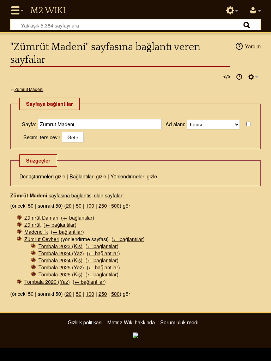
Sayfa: (29, 124)
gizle (60, 176)
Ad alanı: (175, 124)
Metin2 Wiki (48, 10)
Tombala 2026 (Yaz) (47, 281)
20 (69, 205)
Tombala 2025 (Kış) (60, 274)
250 (102, 205)
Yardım (253, 46)
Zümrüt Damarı (41, 217)
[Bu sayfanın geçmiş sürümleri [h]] (239, 76)
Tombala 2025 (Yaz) (61, 267)
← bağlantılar (77, 217)
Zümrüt (32, 224)
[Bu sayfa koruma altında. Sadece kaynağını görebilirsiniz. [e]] (226, 76)
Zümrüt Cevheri (41, 239)
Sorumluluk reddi (179, 322)
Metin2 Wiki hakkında (131, 322)
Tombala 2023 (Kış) (60, 246)
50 (79, 205)
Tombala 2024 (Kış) (60, 260)
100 (90, 205)
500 (115, 205)
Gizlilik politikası (85, 322)
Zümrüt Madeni (28, 89)
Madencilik (36, 231)
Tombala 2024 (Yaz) (61, 253)
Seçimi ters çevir (41, 137)
